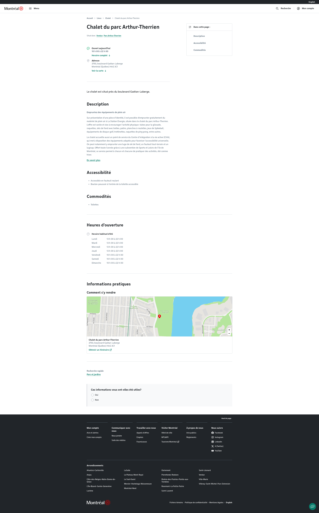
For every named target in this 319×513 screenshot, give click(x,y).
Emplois (140, 437)
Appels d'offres (143, 433)
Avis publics (191, 433)
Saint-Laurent (167, 491)
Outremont (165, 470)
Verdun (99, 36)
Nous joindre (117, 436)
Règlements (191, 437)
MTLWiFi (165, 437)
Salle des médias (118, 440)
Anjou (89, 475)
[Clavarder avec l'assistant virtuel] (312, 506)
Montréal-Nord (130, 488)
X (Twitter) (219, 446)
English (312, 2)
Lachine (90, 491)
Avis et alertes (92, 433)
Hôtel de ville (166, 433)
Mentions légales (216, 503)
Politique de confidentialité (196, 503)
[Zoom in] (229, 330)
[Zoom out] (229, 333)
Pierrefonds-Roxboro (169, 475)
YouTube (218, 451)
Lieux (99, 18)
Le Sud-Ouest (129, 479)
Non (97, 400)
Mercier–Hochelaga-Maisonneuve (138, 484)
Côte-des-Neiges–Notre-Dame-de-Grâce (101, 480)
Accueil (90, 18)
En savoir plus (93, 160)
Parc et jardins (94, 374)
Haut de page (226, 418)
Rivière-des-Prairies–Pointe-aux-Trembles (175, 480)
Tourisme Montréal (169, 442)
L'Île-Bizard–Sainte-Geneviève (99, 486)
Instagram (219, 437)
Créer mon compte (94, 437)
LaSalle (127, 470)
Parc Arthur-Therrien (112, 36)
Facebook (219, 433)
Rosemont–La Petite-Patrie (172, 486)
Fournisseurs (142, 442)
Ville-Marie (203, 479)
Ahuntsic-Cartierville (95, 470)
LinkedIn (218, 442)
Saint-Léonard (205, 470)
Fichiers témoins (176, 503)
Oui (96, 395)
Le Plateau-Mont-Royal (133, 475)
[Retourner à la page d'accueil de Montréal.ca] (14, 8)
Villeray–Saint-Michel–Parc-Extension (214, 484)
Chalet (108, 18)
